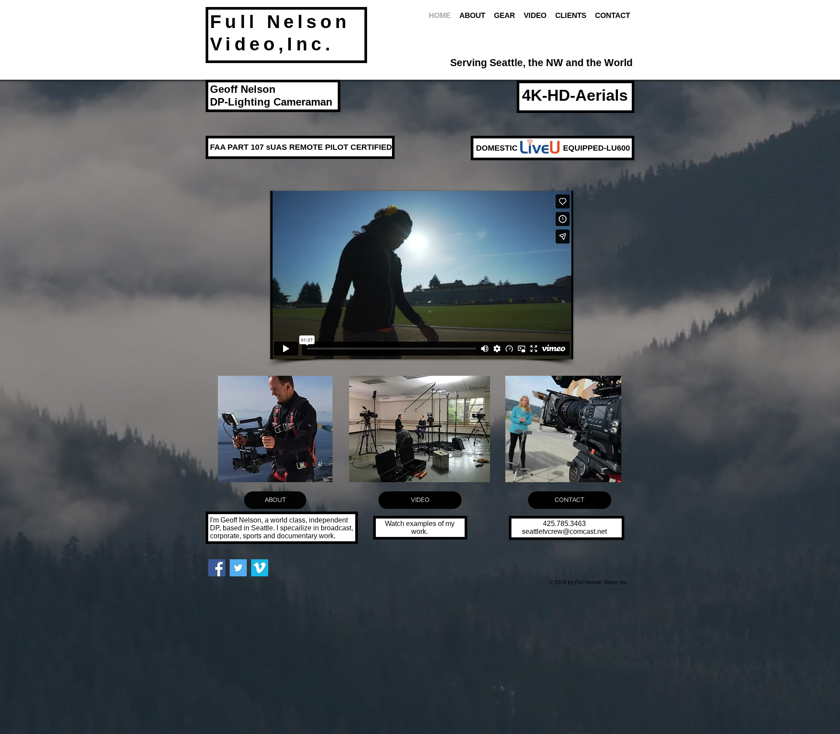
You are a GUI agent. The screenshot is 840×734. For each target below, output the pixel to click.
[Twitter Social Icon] (238, 567)
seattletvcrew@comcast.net (564, 531)
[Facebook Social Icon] (216, 567)
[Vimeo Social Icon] (259, 567)
